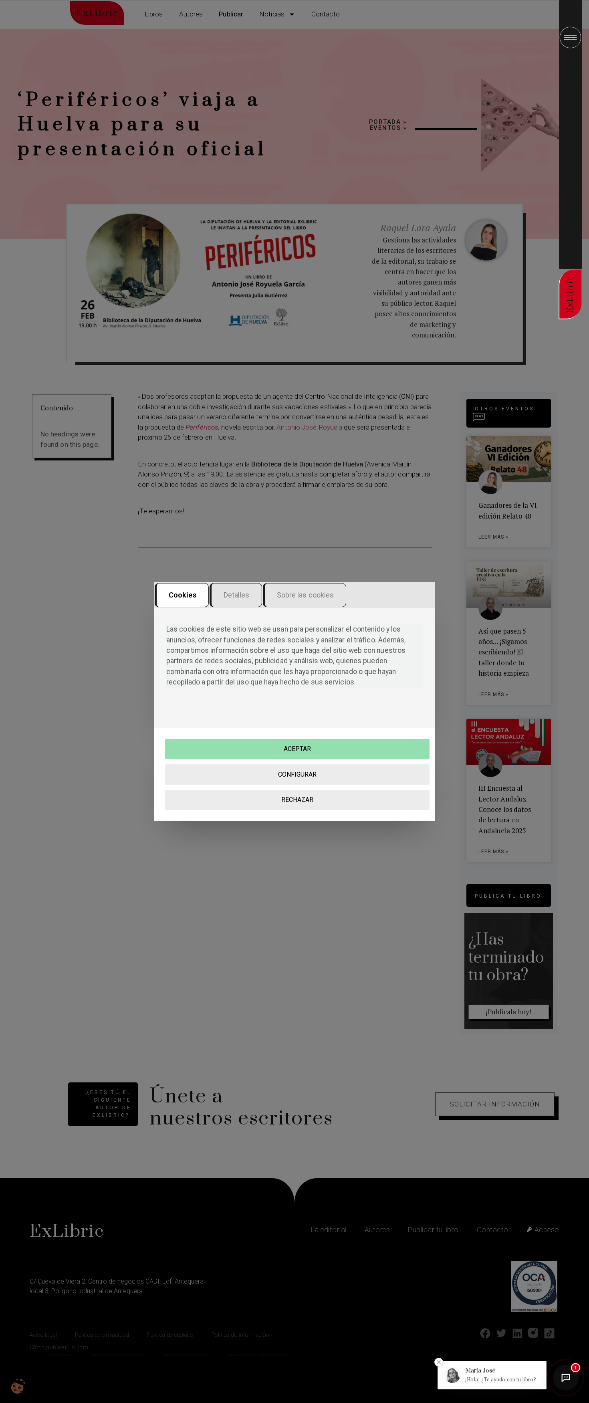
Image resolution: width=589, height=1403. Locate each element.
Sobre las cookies (305, 595)
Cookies (182, 595)
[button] (492, 1375)
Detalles (237, 595)
